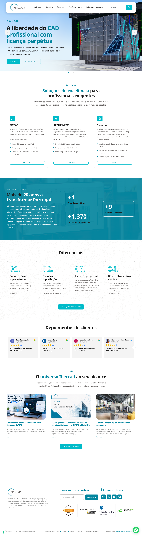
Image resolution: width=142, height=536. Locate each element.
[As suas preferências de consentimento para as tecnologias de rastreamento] (4, 532)
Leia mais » (10, 437)
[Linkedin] (114, 497)
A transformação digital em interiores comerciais (113, 423)
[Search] (129, 7)
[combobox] (117, 7)
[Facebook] (103, 497)
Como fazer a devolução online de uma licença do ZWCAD (24, 423)
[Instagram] (109, 497)
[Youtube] (119, 497)
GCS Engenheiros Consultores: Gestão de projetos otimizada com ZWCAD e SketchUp (70, 423)
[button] (39, 7)
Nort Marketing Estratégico (124, 531)
